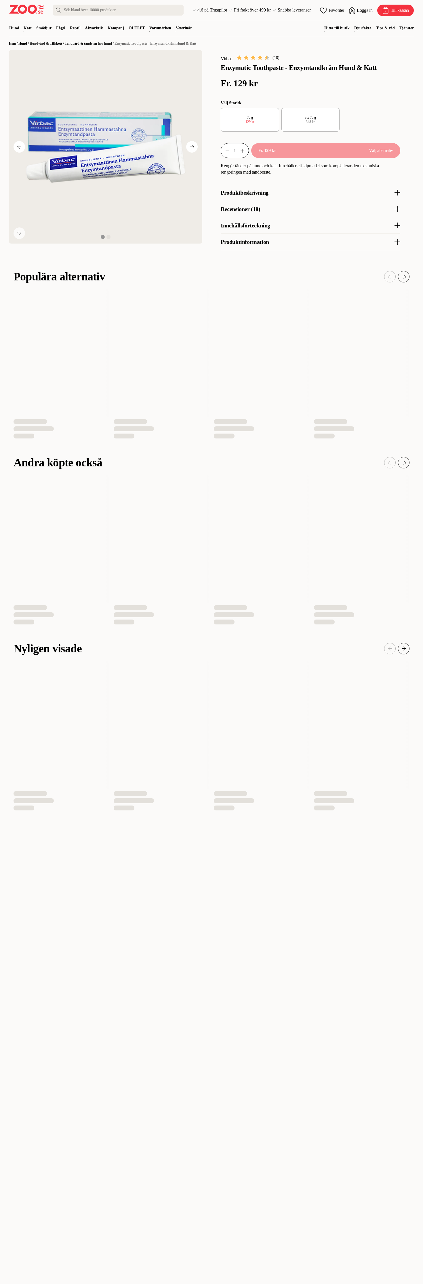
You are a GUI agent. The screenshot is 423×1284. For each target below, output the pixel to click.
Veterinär (184, 28)
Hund (14, 28)
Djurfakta (362, 28)
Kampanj (116, 28)
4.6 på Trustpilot (212, 10)
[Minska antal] (245, 150)
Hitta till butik (337, 28)
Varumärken (160, 28)
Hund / (24, 43)
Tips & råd (385, 28)
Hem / (13, 43)
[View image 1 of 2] (103, 237)
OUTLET (137, 28)
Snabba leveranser (294, 10)
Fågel (60, 28)
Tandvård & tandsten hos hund (88, 43)
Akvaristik (94, 28)
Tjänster (406, 28)
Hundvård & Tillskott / (47, 43)
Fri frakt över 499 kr (252, 10)
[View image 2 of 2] (108, 237)
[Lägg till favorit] (19, 233)
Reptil (75, 28)
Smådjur (44, 28)
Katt (27, 28)
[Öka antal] (225, 150)
